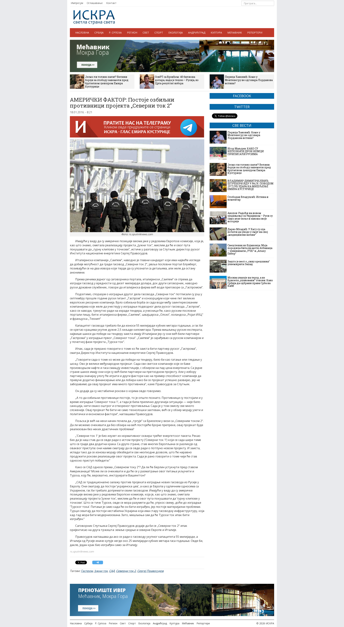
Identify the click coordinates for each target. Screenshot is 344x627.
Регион (132, 32)
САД (112, 571)
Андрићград (196, 32)
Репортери (254, 32)
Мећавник (234, 32)
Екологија (175, 32)
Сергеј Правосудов (150, 571)
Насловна (82, 32)
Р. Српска (115, 32)
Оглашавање (95, 3)
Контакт (111, 3)
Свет (146, 32)
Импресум (77, 3)
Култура (216, 32)
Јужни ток (101, 571)
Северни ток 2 (126, 571)
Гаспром (87, 571)
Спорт (158, 32)
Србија (99, 32)
